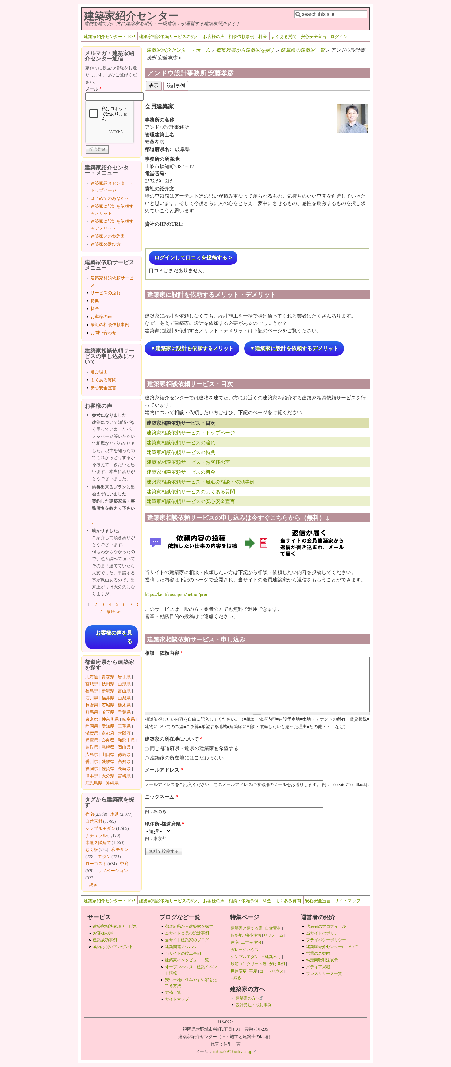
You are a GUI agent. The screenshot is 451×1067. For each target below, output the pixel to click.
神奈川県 (110, 719)
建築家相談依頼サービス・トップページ (191, 432)
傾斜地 (237, 935)
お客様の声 (214, 36)
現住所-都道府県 (164, 823)
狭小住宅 (253, 935)
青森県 (108, 677)
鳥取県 (91, 747)
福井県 (108, 698)
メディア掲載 (318, 966)
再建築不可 (271, 956)
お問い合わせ (103, 332)
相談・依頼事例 (244, 900)
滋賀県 (91, 733)
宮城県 (91, 684)
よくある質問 (284, 36)
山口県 (108, 754)
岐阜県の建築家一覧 (303, 50)
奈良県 (108, 740)
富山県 (124, 691)
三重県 (124, 726)
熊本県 (91, 776)
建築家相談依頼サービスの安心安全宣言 (191, 501)
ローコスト (96, 863)
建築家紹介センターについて (332, 946)
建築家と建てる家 (247, 928)
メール (93, 89)
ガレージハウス (245, 949)
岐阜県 (128, 719)
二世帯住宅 (251, 942)
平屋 (253, 971)
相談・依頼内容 (164, 652)
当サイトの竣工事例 (183, 953)
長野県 (91, 705)
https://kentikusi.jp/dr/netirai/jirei (176, 594)
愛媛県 (108, 761)
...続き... (93, 885)
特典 (95, 300)
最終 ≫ (113, 611)
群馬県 (91, 712)
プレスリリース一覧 (324, 973)
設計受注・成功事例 (254, 1004)
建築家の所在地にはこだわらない (187, 757)
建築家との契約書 (108, 236)
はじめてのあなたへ (110, 198)
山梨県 (124, 698)
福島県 (91, 691)
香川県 (91, 761)
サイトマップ (347, 900)
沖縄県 (112, 783)
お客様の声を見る (114, 637)
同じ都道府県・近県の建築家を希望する (194, 748)
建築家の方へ (249, 998)
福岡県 (91, 768)
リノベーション (113, 870)
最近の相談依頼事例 (110, 324)
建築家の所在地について (173, 738)
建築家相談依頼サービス (115, 926)
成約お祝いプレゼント (113, 946)
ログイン (339, 36)
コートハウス (271, 971)
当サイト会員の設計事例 (187, 933)
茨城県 (108, 705)
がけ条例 (277, 963)
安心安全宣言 (313, 36)
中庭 (124, 863)
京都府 (108, 733)
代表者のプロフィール (326, 926)
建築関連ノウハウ (181, 946)
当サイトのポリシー (324, 933)
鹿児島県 (93, 783)
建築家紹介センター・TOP (109, 36)
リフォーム (273, 935)
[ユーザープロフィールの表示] (352, 131)
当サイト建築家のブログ (187, 939)
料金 (262, 36)
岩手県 (124, 677)
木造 (114, 814)
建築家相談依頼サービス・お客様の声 (188, 462)
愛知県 (108, 726)
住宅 (89, 814)
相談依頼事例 (241, 36)
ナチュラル (96, 835)
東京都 (91, 719)
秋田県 (108, 684)
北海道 (91, 677)
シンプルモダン (100, 828)
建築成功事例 (105, 939)
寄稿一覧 (173, 992)
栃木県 (124, 705)
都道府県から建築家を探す (245, 50)
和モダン (120, 849)
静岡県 (91, 726)
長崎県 (124, 768)
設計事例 (176, 85)
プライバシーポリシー (326, 939)
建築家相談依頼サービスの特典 (181, 452)
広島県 (91, 754)
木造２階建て (98, 842)
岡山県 (124, 747)
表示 (155, 85)
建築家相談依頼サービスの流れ (169, 36)
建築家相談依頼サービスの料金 (181, 471)
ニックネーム (161, 796)
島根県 (108, 747)
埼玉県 (108, 712)
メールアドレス (164, 769)
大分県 (108, 776)
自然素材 (93, 821)
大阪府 (124, 733)
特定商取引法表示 (322, 960)
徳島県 (124, 754)
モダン (104, 856)
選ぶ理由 (99, 372)
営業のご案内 (318, 953)
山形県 (124, 684)
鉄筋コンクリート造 (249, 963)
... (94, 522)
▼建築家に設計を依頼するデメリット (294, 348)
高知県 (124, 761)
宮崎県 (124, 776)
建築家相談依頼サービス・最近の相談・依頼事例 (201, 481)
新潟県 (108, 691)
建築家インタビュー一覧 (187, 960)
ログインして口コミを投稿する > (193, 257)
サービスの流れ (106, 292)
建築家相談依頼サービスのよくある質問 (191, 491)
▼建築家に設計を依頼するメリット (192, 348)
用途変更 (239, 971)
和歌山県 (126, 740)
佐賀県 (108, 768)
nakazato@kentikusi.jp (234, 1051)
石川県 (91, 698)
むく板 (91, 849)
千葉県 (124, 712)
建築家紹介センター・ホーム (178, 50)
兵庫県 (91, 740)
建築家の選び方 (106, 244)
